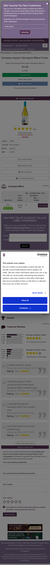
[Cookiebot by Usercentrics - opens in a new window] (37, 254)
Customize (23, 308)
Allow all (25, 300)
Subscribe (25, 32)
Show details (37, 293)
